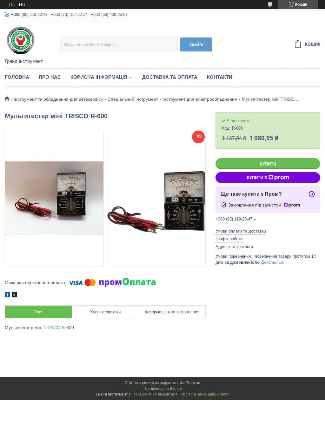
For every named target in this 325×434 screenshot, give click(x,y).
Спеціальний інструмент (133, 99)
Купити (268, 164)
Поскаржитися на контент (154, 394)
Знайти (196, 44)
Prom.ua (193, 383)
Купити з (257, 177)
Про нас (50, 77)
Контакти (219, 77)
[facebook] (7, 295)
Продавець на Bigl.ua (162, 388)
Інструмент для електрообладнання (199, 99)
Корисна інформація (98, 77)
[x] (14, 295)
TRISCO (51, 327)
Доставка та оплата (169, 77)
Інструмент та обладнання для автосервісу (58, 99)
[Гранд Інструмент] (32, 40)
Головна (17, 77)
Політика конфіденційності (204, 394)
